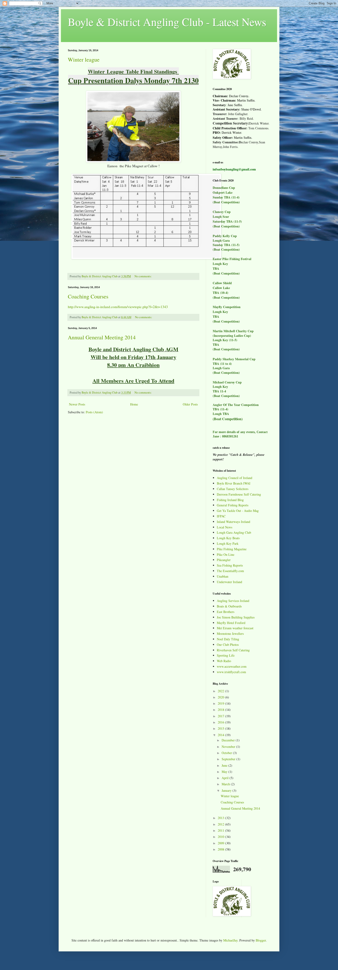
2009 (221, 843)
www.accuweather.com (231, 666)
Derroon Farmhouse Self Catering (239, 494)
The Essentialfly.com (230, 571)
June (225, 765)
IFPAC (221, 516)
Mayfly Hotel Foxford (231, 623)
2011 (221, 830)
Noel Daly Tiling (228, 639)
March (226, 784)
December (229, 740)
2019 (221, 703)
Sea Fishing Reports (230, 565)
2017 (221, 716)
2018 (221, 709)
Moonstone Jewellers (230, 633)
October (227, 753)
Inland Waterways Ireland (233, 521)
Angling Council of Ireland (234, 478)
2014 (221, 735)
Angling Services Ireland (233, 600)
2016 (221, 722)
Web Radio (224, 661)
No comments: (143, 276)
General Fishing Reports (232, 505)
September (229, 759)
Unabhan (222, 576)
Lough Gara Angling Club (234, 532)
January (227, 790)
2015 (221, 728)
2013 (221, 818)
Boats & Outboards (229, 606)
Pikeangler (224, 560)
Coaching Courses (88, 296)
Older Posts (190, 404)
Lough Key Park (227, 543)
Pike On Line (225, 554)
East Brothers (225, 612)
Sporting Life (226, 655)
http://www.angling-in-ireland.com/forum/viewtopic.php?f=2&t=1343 (118, 306)
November (229, 746)
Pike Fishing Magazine (231, 549)
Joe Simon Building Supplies (236, 617)
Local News (224, 527)
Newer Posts (77, 404)
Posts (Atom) (94, 412)
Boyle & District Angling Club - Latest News (167, 21)
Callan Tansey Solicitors (232, 489)
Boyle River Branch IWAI (233, 483)
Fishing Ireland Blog (230, 500)
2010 (221, 836)
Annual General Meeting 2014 (102, 337)
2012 (221, 824)
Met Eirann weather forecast (235, 628)
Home (134, 404)
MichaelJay (230, 940)
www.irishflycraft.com (231, 672)
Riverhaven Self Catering (233, 650)
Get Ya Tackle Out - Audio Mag (238, 510)
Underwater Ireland (229, 582)
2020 (221, 697)
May (225, 771)
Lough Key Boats (228, 538)
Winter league (84, 59)
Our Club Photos (228, 644)
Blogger (261, 940)
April (225, 778)
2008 (221, 849)
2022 (221, 691)
